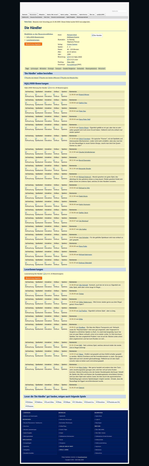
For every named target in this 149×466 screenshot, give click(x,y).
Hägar (81, 354)
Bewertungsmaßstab (82, 17)
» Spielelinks (26, 446)
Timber (81, 294)
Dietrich (81, 388)
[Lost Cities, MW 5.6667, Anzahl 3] (49, 402)
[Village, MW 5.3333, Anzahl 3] (67, 402)
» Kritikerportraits (99, 439)
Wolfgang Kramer (73, 37)
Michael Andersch (85, 177)
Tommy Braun (84, 127)
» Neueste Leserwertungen (29, 429)
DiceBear (82, 327)
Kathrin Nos (83, 103)
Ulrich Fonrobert (84, 139)
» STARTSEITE (26, 412)
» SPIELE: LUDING (63, 449)
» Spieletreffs (62, 416)
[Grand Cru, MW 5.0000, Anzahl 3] (89, 402)
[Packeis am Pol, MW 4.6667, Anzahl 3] (113, 402)
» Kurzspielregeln (27, 443)
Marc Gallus (83, 367)
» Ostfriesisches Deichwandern (66, 436)
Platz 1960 (70, 62)
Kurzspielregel (72, 64)
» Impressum (98, 446)
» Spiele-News (98, 416)
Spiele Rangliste (71, 17)
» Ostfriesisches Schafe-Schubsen (103, 436)
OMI (80, 345)
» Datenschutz (98, 453)
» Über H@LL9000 (99, 429)
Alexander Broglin (85, 168)
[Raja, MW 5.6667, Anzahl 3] (58, 402)
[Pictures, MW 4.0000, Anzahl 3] (29, 406)
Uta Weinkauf (83, 221)
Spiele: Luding (64, 14)
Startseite (24, 14)
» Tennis (61, 439)
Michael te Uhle (84, 188)
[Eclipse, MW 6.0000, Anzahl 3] (29, 402)
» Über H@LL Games (100, 433)
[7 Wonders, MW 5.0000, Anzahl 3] (77, 402)
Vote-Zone (46, 17)
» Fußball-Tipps (62, 426)
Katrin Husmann (84, 204)
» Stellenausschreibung (100, 443)
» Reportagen (98, 422)
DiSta (81, 319)
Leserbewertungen (32, 40)
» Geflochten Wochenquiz (65, 419)
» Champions (62, 443)
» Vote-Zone (26, 426)
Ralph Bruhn (83, 196)
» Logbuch (97, 419)
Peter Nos (82, 111)
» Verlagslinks (26, 449)
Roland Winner (84, 94)
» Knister (61, 433)
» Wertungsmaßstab (28, 436)
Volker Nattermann (85, 302)
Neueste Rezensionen (36, 17)
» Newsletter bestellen (28, 453)
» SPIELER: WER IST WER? (66, 446)
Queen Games (72, 44)
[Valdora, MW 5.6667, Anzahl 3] (38, 402)
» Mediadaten (98, 449)
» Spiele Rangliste (27, 433)
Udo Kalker (83, 229)
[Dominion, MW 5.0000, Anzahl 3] (100, 402)
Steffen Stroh (83, 213)
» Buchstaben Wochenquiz (65, 422)
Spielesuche (25, 17)
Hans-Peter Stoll (84, 119)
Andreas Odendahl (85, 263)
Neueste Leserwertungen (58, 17)
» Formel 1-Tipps (63, 429)
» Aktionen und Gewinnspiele (30, 416)
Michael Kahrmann (85, 254)
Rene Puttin (83, 246)
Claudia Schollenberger (87, 152)
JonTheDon (83, 311)
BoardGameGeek (82, 457)
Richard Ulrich (72, 35)
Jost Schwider (84, 237)
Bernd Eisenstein (85, 160)
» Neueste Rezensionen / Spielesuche (32, 422)
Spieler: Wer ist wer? (52, 14)
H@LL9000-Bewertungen (35, 37)
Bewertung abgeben (33, 44)
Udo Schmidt (83, 285)
